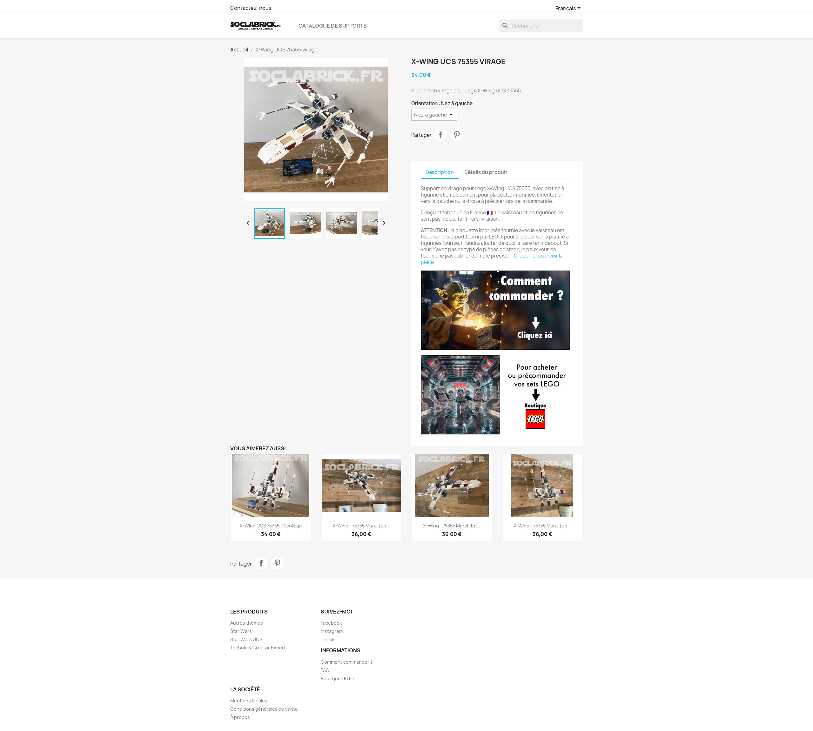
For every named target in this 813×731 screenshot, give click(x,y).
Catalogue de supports (333, 25)
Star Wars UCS (246, 639)
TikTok (327, 639)
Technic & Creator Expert (258, 648)
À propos (240, 717)
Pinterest (456, 134)
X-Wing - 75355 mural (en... (361, 526)
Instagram (332, 631)
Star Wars (241, 631)
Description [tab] (440, 172)
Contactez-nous (251, 7)
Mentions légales (248, 701)
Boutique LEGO (337, 678)
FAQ (325, 670)
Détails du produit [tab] (485, 172)
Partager (440, 134)
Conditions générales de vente (264, 709)
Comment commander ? (347, 662)
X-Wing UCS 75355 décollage (271, 526)
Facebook (331, 623)
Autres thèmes (246, 623)
